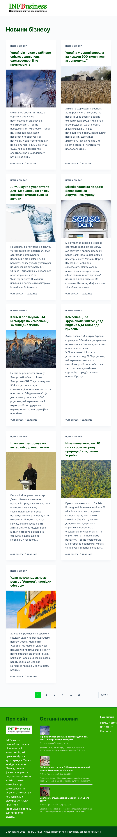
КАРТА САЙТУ (108, 723)
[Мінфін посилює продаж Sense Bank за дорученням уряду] (86, 219)
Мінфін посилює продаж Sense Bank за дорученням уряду (84, 191)
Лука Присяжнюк (50, 774)
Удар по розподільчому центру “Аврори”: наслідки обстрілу (30, 581)
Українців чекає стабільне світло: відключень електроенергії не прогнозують (64, 738)
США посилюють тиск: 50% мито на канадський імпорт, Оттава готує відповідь (65, 768)
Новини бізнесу (18, 46)
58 (79, 694)
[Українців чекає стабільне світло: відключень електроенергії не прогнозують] (31, 88)
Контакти (105, 731)
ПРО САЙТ (106, 727)
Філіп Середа (48, 743)
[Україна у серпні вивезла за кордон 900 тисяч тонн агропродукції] (86, 84)
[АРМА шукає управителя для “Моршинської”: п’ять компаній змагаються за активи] (31, 223)
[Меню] (109, 8)
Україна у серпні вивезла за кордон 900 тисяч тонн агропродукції (85, 56)
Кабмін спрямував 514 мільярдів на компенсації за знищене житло (29, 321)
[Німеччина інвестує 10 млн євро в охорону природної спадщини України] (86, 479)
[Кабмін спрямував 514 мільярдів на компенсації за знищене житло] (31, 349)
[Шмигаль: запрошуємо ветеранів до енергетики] (31, 471)
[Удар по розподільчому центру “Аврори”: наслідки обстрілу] (31, 609)
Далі (103, 695)
